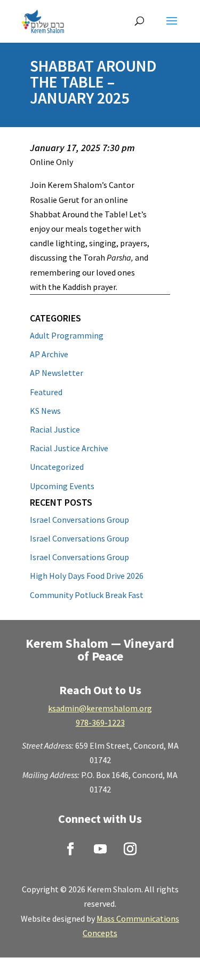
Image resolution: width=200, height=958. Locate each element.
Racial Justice (55, 429)
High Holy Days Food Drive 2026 (86, 575)
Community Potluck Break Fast (86, 595)
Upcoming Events (62, 486)
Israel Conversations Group (79, 519)
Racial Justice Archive (69, 448)
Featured (46, 392)
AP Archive (49, 354)
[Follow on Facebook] (70, 849)
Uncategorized (57, 466)
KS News (45, 410)
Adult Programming (66, 335)
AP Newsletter (56, 372)
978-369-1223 (100, 722)
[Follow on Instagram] (130, 849)
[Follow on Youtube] (100, 849)
